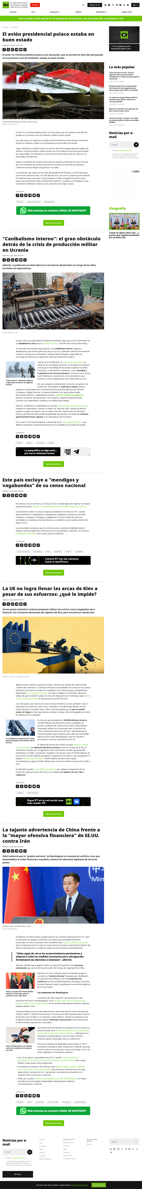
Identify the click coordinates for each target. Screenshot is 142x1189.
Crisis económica (23, 551)
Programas (54, 12)
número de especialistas (73, 362)
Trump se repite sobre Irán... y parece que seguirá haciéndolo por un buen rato (124, 235)
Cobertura (66, 1152)
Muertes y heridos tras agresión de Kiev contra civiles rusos (123, 110)
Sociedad (79, 551)
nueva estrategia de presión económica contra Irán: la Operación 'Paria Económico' (63, 1032)
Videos (41, 1149)
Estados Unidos (80, 1102)
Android (89, 1144)
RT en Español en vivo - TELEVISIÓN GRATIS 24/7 (121, 47)
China (29, 1102)
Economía (40, 443)
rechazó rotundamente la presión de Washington (56, 1078)
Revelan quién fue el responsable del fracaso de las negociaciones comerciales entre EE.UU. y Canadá (123, 88)
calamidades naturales (25, 533)
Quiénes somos (68, 1142)
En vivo (35, 5)
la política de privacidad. (124, 150)
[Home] (5, 5)
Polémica (58, 551)
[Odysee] (118, 1149)
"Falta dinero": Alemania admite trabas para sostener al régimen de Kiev (19, 382)
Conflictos (39, 1102)
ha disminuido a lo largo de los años (72, 405)
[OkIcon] (124, 5)
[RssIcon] (137, 1149)
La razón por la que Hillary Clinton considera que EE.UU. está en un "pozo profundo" (123, 99)
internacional (49, 202)
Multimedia (100, 12)
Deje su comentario (54, 223)
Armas (19, 443)
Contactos (66, 1146)
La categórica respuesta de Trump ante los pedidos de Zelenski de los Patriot (20, 740)
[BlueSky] (120, 5)
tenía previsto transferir (33, 758)
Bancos (20, 1102)
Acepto (122, 150)
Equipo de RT (127, 12)
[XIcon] (113, 5)
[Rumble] (109, 5)
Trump (64, 1057)
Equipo (65, 1149)
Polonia (20, 202)
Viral (33, 12)
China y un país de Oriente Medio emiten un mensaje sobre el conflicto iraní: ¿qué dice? (19, 993)
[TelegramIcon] (116, 5)
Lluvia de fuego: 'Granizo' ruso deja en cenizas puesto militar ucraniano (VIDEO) (124, 120)
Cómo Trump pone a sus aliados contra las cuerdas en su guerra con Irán (19, 1048)
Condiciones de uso (69, 1159)
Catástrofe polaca (34, 202)
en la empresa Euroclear (37, 693)
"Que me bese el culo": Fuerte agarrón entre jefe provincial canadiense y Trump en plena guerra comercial (124, 75)
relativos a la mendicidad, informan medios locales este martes (59, 506)
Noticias (13, 12)
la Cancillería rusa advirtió (45, 769)
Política (68, 551)
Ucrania (51, 443)
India (48, 551)
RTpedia (42, 1156)
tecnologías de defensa (72, 422)
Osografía (117, 208)
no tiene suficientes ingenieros (69, 395)
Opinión (78, 12)
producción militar (50, 343)
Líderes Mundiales (45, 1159)
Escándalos (37, 551)
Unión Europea (32, 793)
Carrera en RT (67, 1155)
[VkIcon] (105, 5)
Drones (29, 443)
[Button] (83, 4)
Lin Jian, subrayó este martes (75, 942)
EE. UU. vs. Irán (53, 1102)
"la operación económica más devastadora (57, 1060)
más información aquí (79, 1185)
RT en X (18, 1174)
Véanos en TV (95, 5)
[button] (124, 35)
